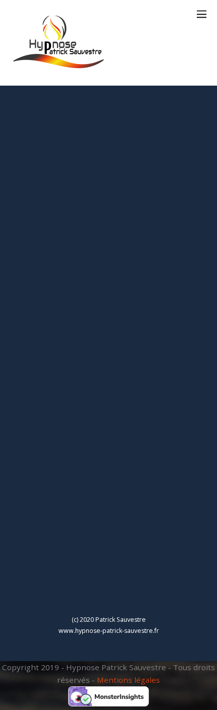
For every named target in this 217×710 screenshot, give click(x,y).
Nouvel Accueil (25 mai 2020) (108, 444)
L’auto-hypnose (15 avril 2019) (108, 285)
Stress (108, 561)
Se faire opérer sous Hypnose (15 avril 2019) (108, 249)
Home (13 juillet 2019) (108, 373)
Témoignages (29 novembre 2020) (108, 480)
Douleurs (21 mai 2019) (108, 338)
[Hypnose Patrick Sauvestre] (59, 72)
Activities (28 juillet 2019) (108, 426)
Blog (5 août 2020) (108, 462)
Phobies (108, 543)
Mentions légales (128, 680)
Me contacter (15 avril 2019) (109, 267)
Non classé (108, 525)
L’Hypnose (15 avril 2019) (108, 231)
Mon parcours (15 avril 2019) (109, 302)
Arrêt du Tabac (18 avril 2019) (109, 320)
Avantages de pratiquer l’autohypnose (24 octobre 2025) (108, 186)
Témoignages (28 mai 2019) (108, 356)
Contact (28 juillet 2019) (108, 409)
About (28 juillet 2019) (108, 391)
